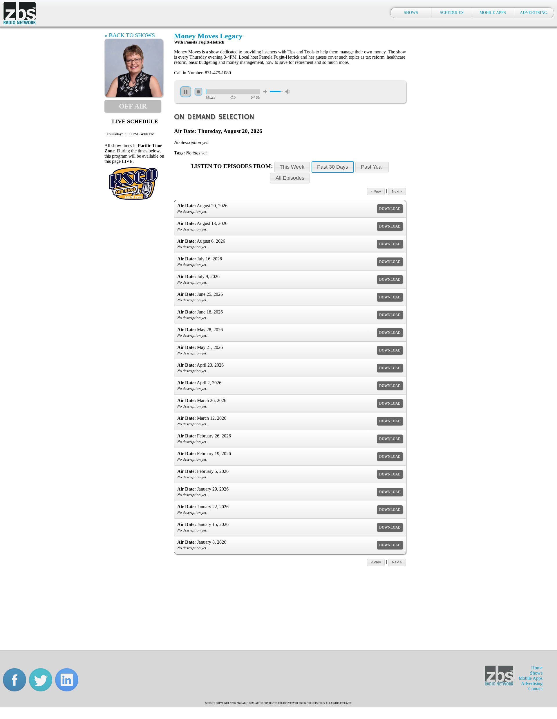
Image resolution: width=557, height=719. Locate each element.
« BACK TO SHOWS (129, 35)
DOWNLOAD (390, 209)
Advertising (531, 683)
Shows (536, 673)
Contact (535, 688)
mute (266, 91)
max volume (287, 91)
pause (185, 92)
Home (536, 667)
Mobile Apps (530, 678)
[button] (292, 167)
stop (198, 92)
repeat (233, 97)
